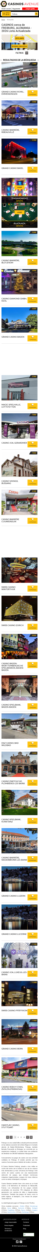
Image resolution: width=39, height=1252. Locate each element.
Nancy (23, 1210)
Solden (22, 1206)
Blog (24, 1228)
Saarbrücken (11, 1212)
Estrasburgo (34, 1206)
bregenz (35, 1210)
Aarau (9, 1208)
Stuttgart (35, 1208)
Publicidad (26, 1225)
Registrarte (16, 9)
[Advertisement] (19, 359)
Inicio (3, 19)
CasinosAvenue (22, 1246)
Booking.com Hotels (19, 46)
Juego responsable (10, 1222)
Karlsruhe (21, 1208)
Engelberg (11, 1210)
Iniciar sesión (6, 9)
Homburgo (25, 1212)
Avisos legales (9, 1225)
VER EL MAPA (19, 38)
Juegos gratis (30, 9)
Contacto (26, 1222)
